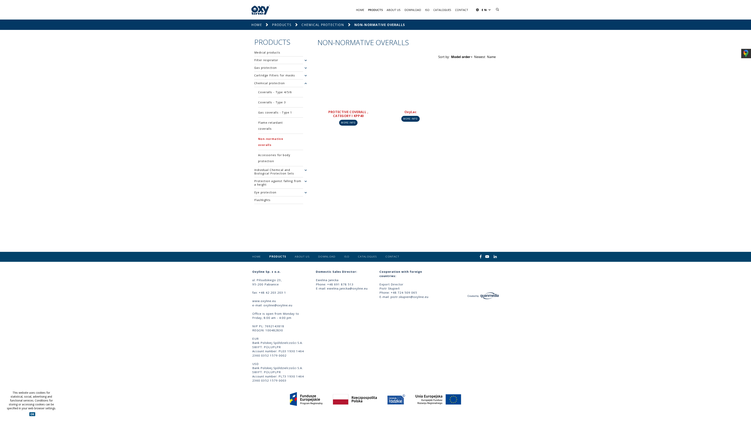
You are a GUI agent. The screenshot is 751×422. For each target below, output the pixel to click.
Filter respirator (266, 60)
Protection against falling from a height (277, 182)
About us (394, 10)
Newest (479, 57)
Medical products (267, 52)
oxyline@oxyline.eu (277, 305)
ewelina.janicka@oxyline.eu (347, 288)
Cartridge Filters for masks (274, 75)
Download (412, 10)
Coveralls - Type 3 (272, 102)
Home (360, 10)
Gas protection (265, 68)
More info (348, 122)
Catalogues (442, 10)
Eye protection (265, 192)
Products (375, 10)
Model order (460, 57)
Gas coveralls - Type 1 (275, 112)
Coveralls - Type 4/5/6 (275, 92)
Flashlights (262, 200)
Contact (461, 10)
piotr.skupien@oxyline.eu (410, 297)
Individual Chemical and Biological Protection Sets (274, 171)
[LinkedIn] (495, 257)
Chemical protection (323, 25)
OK (32, 414)
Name (491, 57)
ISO (427, 10)
